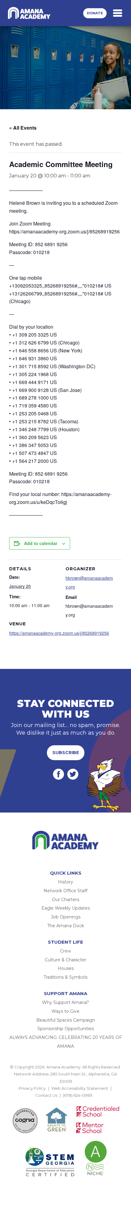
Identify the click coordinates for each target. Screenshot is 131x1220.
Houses (66, 968)
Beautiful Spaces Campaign (65, 1020)
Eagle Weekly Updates (65, 908)
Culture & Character (65, 960)
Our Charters (65, 899)
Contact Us (46, 1095)
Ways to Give (65, 1011)
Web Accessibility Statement (79, 1088)
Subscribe (65, 752)
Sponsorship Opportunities (65, 1028)
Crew (65, 951)
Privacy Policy (32, 1088)
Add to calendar (40, 543)
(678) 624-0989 (77, 1095)
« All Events (23, 127)
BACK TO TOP (65, 1102)
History (65, 882)
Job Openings (65, 917)
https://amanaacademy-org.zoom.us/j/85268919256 (59, 633)
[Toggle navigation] (117, 13)
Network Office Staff (65, 890)
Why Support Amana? (65, 1002)
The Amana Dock (65, 925)
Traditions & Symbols (65, 977)
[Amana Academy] (30, 13)
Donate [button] (95, 13)
